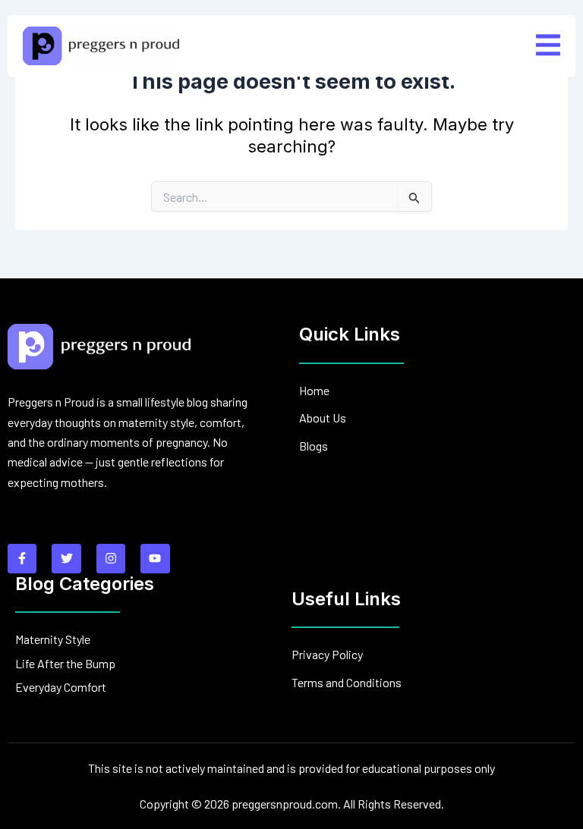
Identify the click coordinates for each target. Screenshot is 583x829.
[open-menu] (548, 46)
